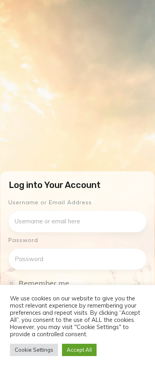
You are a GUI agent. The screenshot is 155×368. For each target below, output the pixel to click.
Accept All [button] (79, 350)
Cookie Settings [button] (34, 350)
